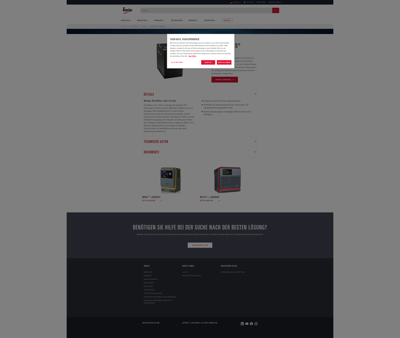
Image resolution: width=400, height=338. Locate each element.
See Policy (192, 56)
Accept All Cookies (224, 62)
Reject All (208, 62)
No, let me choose (177, 62)
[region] (201, 51)
